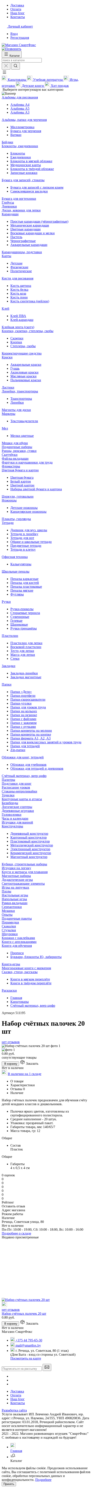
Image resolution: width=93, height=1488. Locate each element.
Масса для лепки (22, 654)
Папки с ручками (23, 726)
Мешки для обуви (15, 443)
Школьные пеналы (15, 571)
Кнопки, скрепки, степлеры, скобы (27, 331)
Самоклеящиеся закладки (29, 191)
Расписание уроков (16, 787)
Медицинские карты (25, 165)
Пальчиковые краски (25, 380)
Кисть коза (18, 293)
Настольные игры (15, 895)
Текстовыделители (24, 421)
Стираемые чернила (25, 613)
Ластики (8, 387)
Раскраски (9, 990)
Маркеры (8, 414)
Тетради (8, 523)
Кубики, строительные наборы (24, 864)
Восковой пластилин (25, 647)
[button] (4, 73)
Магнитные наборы (16, 876)
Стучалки (9, 930)
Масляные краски (23, 376)
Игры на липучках (15, 887)
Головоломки (11, 814)
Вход (14, 34)
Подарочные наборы (17, 447)
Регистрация (19, 37)
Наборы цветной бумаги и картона (36, 489)
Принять (8, 1484)
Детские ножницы (24, 508)
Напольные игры (14, 899)
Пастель (16, 237)
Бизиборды (10, 803)
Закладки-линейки (24, 673)
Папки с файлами (23, 719)
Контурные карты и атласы (22, 799)
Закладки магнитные (25, 677)
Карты (6, 256)
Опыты (7, 914)
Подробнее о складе (16, 1233)
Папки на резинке (23, 715)
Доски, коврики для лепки (21, 210)
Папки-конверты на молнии (31, 730)
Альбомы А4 (19, 104)
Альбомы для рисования (20, 97)
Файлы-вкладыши (15, 458)
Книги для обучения (17, 945)
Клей (5, 308)
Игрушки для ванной (17, 822)
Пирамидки (10, 922)
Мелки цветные (22, 436)
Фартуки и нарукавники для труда (27, 462)
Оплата (15, 1395)
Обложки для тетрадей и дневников (36, 768)
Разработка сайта (14, 1410)
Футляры (17, 594)
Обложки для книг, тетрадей (23, 757)
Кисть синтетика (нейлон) (29, 301)
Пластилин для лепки (26, 643)
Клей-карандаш (21, 320)
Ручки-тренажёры (23, 628)
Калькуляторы (20, 564)
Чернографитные (23, 241)
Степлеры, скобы (23, 346)
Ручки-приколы (22, 609)
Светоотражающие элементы (23, 883)
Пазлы (6, 891)
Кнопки (16, 342)
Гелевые (16, 620)
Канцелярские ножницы (28, 511)
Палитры (8, 780)
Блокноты (17, 153)
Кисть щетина (20, 286)
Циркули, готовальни (18, 496)
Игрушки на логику (16, 868)
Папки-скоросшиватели (27, 699)
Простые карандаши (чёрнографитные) (39, 221)
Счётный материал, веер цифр (24, 776)
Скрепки (16, 338)
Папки (6, 684)
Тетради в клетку (23, 549)
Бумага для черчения (25, 131)
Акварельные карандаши (28, 245)
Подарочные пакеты (17, 918)
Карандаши (10, 214)
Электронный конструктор (30, 849)
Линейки (17, 402)
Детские (16, 263)
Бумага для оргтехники (19, 198)
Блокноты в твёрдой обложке (32, 169)
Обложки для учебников (28, 764)
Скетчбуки (10, 454)
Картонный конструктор (28, 837)
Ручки (6, 601)
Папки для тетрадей (25, 746)
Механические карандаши (29, 225)
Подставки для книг (17, 783)
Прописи (17, 953)
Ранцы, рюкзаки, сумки (19, 451)
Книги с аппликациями (19, 942)
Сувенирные (19, 617)
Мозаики (8, 911)
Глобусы (8, 202)
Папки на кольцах (23, 711)
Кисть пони (19, 297)
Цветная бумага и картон (20, 470)
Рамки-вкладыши (14, 903)
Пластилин (10, 636)
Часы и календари (15, 818)
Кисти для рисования (17, 278)
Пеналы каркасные (24, 579)
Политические (21, 271)
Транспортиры (21, 398)
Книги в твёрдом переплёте (30, 983)
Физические (19, 267)
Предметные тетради (25, 545)
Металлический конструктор (31, 845)
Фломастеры (11, 466)
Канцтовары (19, 1001)
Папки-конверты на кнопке (30, 734)
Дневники (9, 206)
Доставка (17, 1391)
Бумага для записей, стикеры (23, 180)
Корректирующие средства (22, 353)
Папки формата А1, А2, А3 (30, 738)
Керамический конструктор (30, 853)
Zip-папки (17, 750)
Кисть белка (19, 289)
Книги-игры (11, 964)
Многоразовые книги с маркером (26, 968)
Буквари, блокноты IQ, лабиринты (36, 957)
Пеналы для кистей (24, 583)
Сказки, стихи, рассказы (20, 972)
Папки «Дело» (21, 692)
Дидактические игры (17, 880)
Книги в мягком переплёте (30, 979)
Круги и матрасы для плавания (25, 872)
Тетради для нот (22, 538)
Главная (16, 998)
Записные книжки (23, 173)
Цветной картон (22, 485)
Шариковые (19, 624)
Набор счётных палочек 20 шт (24, 1313)
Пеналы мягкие (21, 590)
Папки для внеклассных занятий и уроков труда (45, 742)
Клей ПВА (18, 316)
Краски (7, 357)
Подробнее (43, 1480)
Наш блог (17, 1399)
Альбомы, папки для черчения (24, 120)
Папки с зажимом (23, 723)
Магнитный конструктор (28, 857)
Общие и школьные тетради (31, 542)
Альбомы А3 (19, 112)
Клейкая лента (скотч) (18, 327)
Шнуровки (10, 934)
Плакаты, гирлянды (16, 519)
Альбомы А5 (19, 108)
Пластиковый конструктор (30, 841)
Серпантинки (12, 907)
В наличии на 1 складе (24, 1074)
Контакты (17, 1403)
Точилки (8, 795)
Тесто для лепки (22, 651)
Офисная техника (15, 557)
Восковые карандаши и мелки (32, 233)
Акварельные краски (25, 364)
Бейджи (7, 142)
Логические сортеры (17, 807)
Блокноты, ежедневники (20, 146)
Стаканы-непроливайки (19, 791)
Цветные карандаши (25, 229)
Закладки (8, 666)
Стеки (14, 658)
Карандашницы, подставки (22, 252)
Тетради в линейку (24, 534)
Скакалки (9, 926)
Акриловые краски (24, 372)
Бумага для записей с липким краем (36, 187)
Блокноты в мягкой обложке (31, 161)
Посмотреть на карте (25, 1358)
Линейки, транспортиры (20, 391)
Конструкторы (12, 826)
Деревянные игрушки (18, 811)
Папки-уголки (21, 703)
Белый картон (20, 481)
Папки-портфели (22, 695)
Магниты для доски (16, 410)
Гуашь (14, 368)
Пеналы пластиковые (26, 586)
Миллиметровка (22, 127)
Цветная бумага (22, 477)
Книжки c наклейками (18, 938)
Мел (5, 428)
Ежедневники (20, 157)
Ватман (15, 135)
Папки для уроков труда (28, 707)
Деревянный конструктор (29, 833)
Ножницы (9, 500)
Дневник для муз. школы (28, 530)
